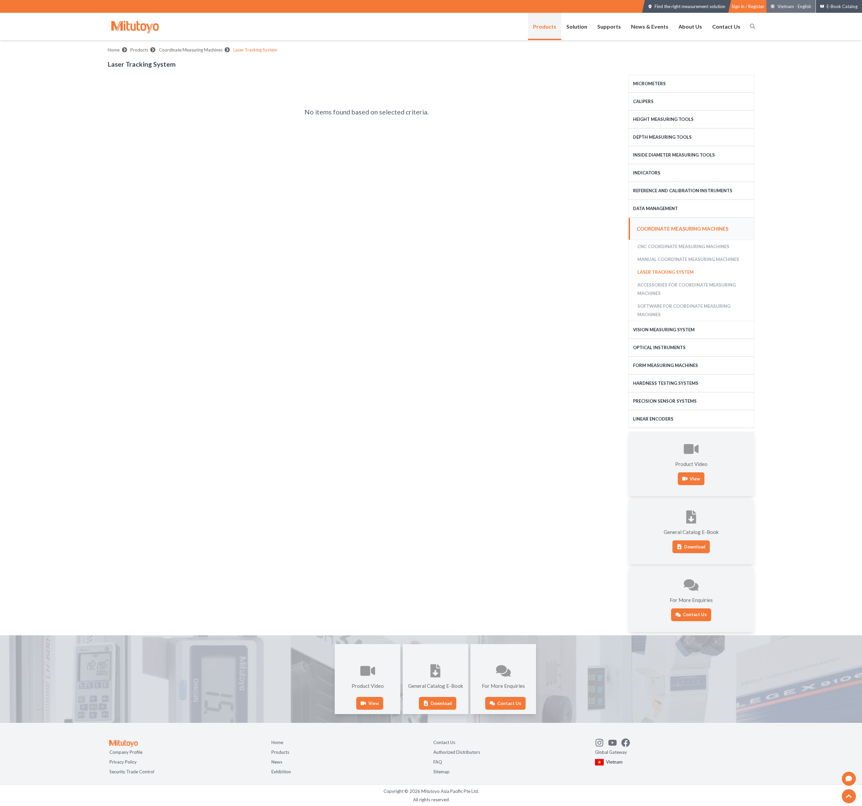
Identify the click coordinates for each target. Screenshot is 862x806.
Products (544, 26)
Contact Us (726, 26)
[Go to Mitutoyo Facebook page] (627, 741)
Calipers (643, 101)
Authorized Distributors (456, 751)
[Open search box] (752, 26)
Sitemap (441, 771)
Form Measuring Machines (665, 365)
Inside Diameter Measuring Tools (674, 155)
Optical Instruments (659, 347)
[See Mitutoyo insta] (601, 741)
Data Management (655, 208)
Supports (609, 26)
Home (114, 50)
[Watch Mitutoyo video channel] (614, 741)
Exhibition (281, 771)
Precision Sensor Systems (665, 401)
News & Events (649, 26)
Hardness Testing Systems (665, 383)
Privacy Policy (123, 761)
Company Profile (125, 751)
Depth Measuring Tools (662, 137)
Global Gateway (611, 751)
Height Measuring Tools (663, 119)
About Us (690, 26)
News (276, 761)
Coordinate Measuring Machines (191, 50)
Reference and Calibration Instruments (682, 190)
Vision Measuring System (664, 329)
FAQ (437, 761)
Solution (576, 26)
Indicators (646, 172)
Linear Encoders (653, 419)
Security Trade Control (131, 771)
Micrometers (649, 83)
